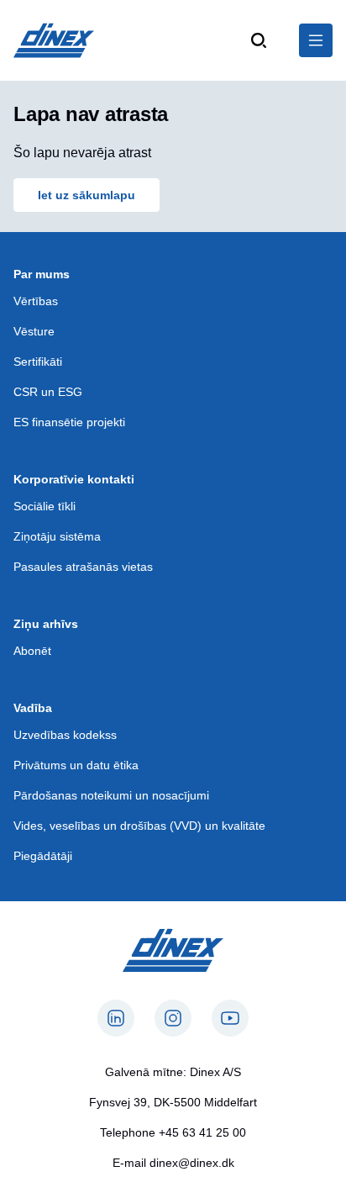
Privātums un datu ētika (76, 765)
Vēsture (34, 331)
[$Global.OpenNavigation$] (316, 40)
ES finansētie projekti (69, 422)
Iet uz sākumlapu (86, 195)
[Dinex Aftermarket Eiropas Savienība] (53, 40)
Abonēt (32, 650)
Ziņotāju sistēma (57, 536)
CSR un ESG (47, 391)
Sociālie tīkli (44, 506)
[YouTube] (230, 1018)
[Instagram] (173, 1018)
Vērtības (35, 301)
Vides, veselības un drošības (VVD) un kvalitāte (139, 825)
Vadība (32, 708)
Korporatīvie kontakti (73, 479)
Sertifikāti (37, 361)
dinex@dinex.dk (191, 1162)
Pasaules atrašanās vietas (83, 566)
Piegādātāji (42, 856)
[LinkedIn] (115, 1018)
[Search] (258, 40)
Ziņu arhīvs (45, 624)
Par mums (41, 274)
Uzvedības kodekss (65, 734)
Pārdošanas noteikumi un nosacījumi (111, 795)
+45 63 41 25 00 (202, 1132)
